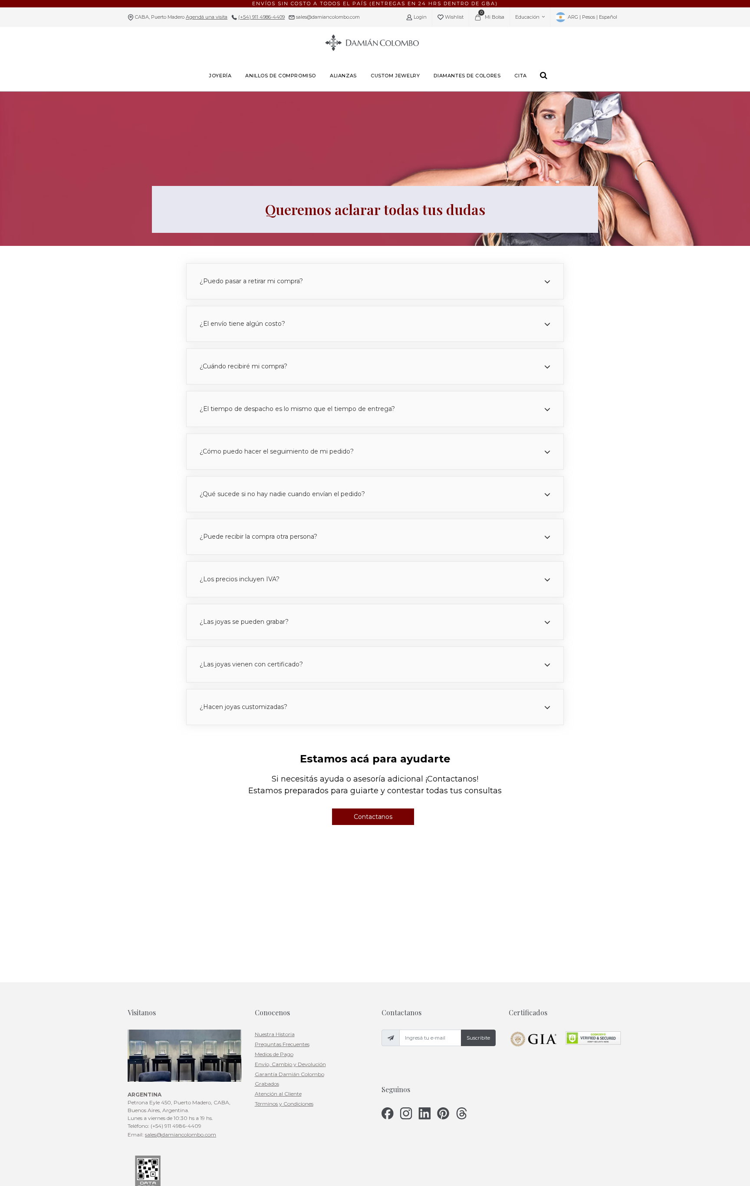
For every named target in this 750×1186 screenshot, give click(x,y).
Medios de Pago (274, 1054)
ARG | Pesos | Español (591, 17)
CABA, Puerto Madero (181, 17)
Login (419, 17)
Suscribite (478, 1038)
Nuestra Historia (275, 1034)
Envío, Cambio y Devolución (290, 1064)
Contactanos (373, 817)
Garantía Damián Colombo (289, 1074)
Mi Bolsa (492, 15)
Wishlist (454, 17)
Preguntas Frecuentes (282, 1044)
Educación (527, 17)
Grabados (267, 1083)
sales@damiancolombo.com (327, 17)
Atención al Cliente (278, 1093)
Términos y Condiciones (284, 1103)
